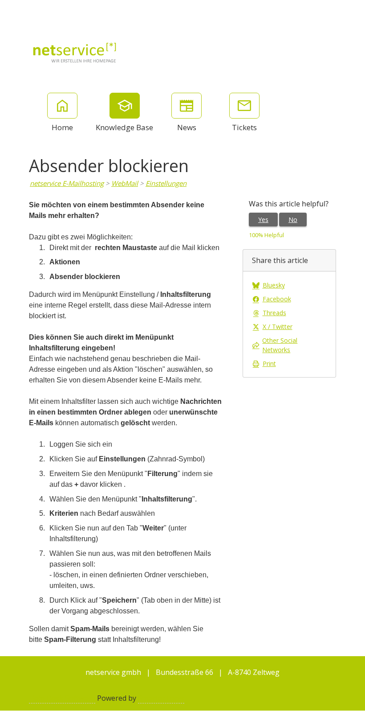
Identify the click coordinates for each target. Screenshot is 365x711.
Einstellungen (166, 183)
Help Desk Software (62, 698)
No (292, 219)
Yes (263, 219)
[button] (318, 11)
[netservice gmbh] (75, 52)
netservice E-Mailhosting (67, 183)
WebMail (124, 183)
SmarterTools (161, 698)
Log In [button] (347, 11)
